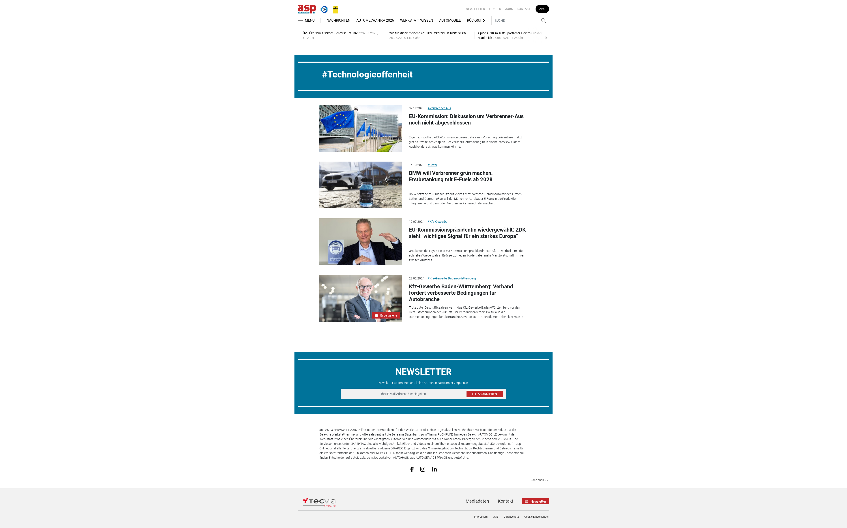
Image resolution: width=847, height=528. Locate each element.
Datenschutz (511, 516)
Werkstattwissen (416, 20)
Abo (542, 9)
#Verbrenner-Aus (439, 108)
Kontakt (523, 9)
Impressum (481, 516)
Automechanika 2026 (375, 20)
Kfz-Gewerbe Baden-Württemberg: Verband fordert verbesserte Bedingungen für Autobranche (461, 292)
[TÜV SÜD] (323, 8)
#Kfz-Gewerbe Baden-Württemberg (452, 278)
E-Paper (495, 9)
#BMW (432, 165)
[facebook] (412, 469)
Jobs (509, 9)
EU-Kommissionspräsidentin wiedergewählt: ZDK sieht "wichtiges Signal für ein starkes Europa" (467, 233)
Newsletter (475, 9)
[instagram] (422, 469)
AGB (495, 516)
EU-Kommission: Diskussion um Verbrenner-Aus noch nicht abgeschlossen (466, 119)
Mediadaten (477, 501)
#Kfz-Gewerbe (437, 221)
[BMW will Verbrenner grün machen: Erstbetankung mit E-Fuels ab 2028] (360, 185)
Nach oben (537, 480)
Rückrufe (475, 20)
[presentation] (546, 37)
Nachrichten (338, 20)
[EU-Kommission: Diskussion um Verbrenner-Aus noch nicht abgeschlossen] (360, 128)
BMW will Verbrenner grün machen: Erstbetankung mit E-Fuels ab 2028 (451, 176)
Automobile (450, 20)
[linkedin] (434, 469)
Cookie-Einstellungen (536, 516)
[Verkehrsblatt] (333, 8)
